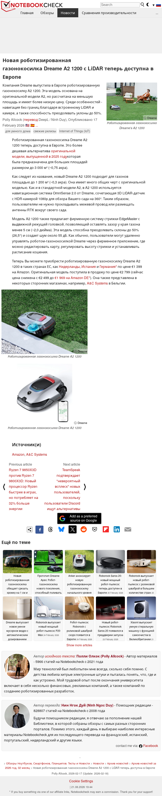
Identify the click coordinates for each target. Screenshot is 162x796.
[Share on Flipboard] (106, 529)
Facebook (150, 745)
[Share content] (29, 529)
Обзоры (47, 12)
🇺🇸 (27, 125)
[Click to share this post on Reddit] (84, 529)
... (157, 12)
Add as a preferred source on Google (83, 518)
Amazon (18, 454)
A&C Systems (97, 283)
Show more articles (79, 645)
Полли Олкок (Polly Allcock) (100, 656)
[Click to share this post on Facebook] (39, 530)
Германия (108, 266)
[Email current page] (128, 530)
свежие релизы (45, 131)
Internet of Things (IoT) (74, 131)
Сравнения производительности (109, 12)
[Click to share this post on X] (73, 529)
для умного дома (17, 131)
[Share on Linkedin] (117, 529)
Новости (68, 12)
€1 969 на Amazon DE (72, 277)
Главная (27, 12)
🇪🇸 (32, 125)
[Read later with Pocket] (95, 529)
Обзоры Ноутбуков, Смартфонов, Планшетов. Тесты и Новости (48, 763)
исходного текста (60, 656)
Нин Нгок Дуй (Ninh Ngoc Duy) (87, 705)
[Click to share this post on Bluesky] (61, 530)
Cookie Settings (81, 781)
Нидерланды (69, 266)
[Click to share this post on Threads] (50, 530)
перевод (31, 119)
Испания (88, 266)
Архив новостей (117, 763)
